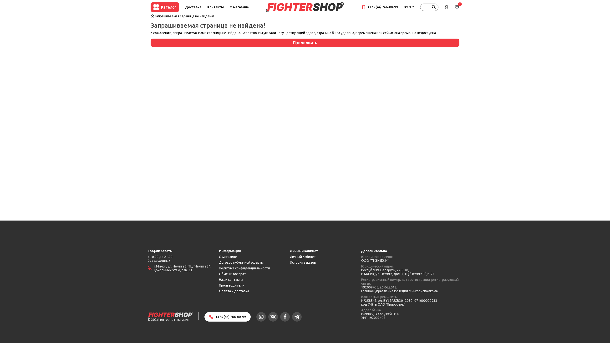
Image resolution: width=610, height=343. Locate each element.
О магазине (239, 7)
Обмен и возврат (232, 274)
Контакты (215, 7)
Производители (231, 285)
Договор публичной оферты (241, 262)
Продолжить (305, 42)
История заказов (303, 262)
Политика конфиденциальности (244, 268)
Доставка (193, 7)
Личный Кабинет (303, 257)
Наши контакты (231, 280)
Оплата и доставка (234, 291)
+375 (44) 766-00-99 (382, 7)
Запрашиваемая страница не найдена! (184, 16)
